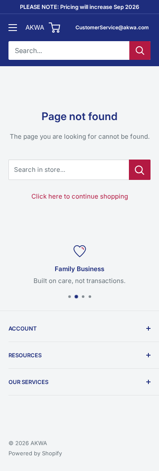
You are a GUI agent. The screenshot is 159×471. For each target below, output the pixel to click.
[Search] (140, 50)
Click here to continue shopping (79, 196)
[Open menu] (12, 27)
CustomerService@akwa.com (112, 28)
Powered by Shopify (35, 453)
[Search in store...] (140, 170)
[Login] (55, 27)
